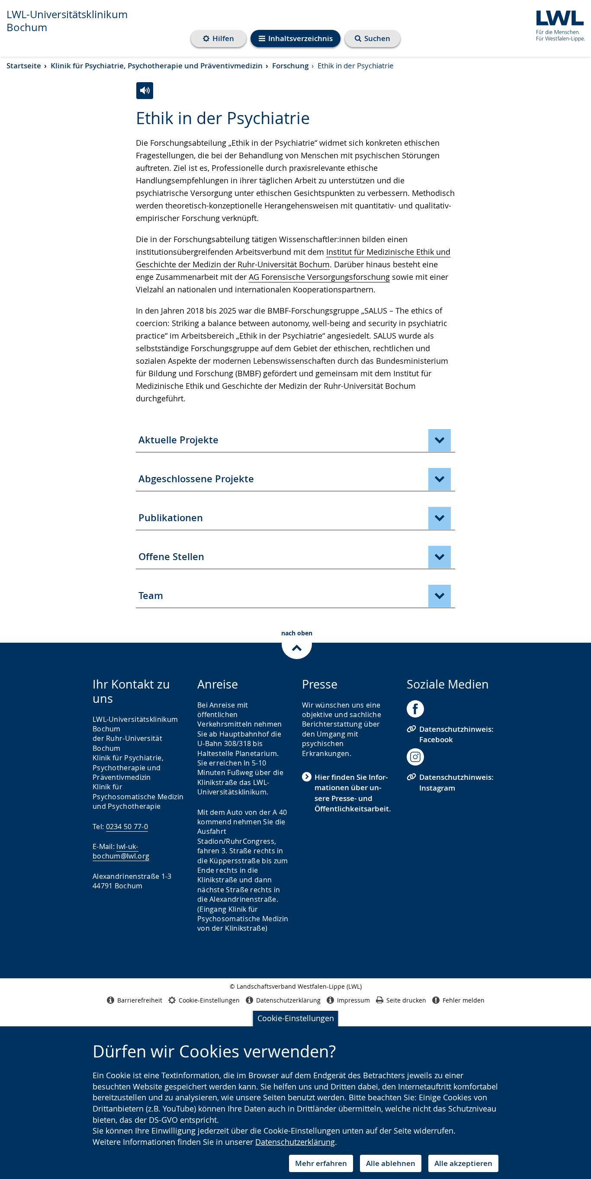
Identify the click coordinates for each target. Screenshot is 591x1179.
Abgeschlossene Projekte (196, 478)
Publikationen (170, 517)
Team (150, 595)
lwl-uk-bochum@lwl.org (121, 851)
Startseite (23, 65)
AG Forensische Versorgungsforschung (319, 277)
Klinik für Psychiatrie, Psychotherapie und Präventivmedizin (157, 65)
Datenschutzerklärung (295, 1142)
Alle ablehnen (390, 1163)
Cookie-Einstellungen (295, 1018)
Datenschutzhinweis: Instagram (456, 782)
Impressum (353, 1000)
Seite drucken (406, 1000)
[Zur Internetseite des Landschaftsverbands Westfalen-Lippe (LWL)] (557, 24)
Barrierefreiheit (139, 1000)
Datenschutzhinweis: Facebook (456, 734)
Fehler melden (464, 1000)
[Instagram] (415, 757)
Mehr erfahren (321, 1163)
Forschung (290, 65)
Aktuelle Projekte (178, 439)
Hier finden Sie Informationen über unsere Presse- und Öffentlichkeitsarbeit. (353, 793)
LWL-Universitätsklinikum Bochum (67, 20)
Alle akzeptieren (463, 1163)
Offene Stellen (171, 556)
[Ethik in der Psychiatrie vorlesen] (145, 90)
